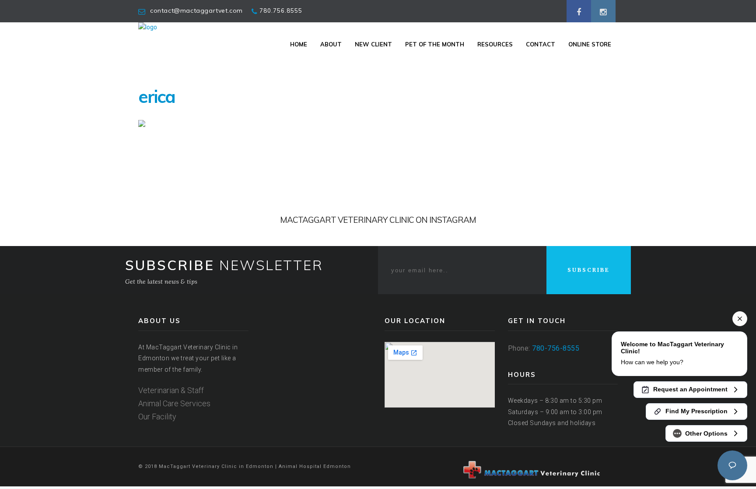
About (331, 44)
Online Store (589, 44)
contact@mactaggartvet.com (196, 10)
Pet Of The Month (434, 44)
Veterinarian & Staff (171, 390)
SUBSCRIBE (588, 270)
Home (298, 44)
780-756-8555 (555, 348)
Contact (540, 44)
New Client (373, 44)
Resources (495, 44)
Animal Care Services (174, 403)
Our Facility (157, 416)
